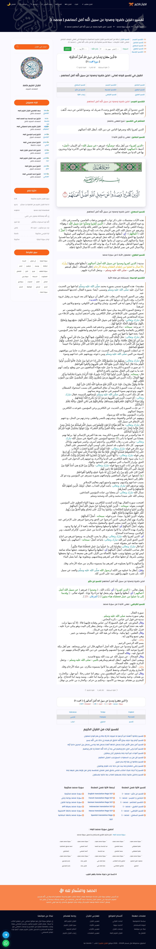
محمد (115, 704)
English (131, 712)
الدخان (45, 281)
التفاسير (35, 4)
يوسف (37, 266)
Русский (131, 717)
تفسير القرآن (124, 39)
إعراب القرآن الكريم (69, 933)
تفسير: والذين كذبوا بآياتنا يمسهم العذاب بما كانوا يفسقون (118, 774)
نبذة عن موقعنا (140, 929)
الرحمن (38, 287)
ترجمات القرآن (117, 929)
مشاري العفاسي (119, 866)
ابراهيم (28, 266)
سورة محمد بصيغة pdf (72, 806)
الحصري (136, 866)
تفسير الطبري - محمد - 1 (133, 806)
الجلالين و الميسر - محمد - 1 (131, 798)
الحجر (20, 266)
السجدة (35, 276)
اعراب (73, 721)
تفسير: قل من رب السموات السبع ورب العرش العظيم (120, 757)
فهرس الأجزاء (94, 925)
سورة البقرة (43, 261)
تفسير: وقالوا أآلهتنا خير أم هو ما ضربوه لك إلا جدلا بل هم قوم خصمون (113, 736)
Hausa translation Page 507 (101, 811)
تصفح (67, 49)
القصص (19, 271)
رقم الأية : (94, 49)
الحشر (21, 287)
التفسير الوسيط (137, 52)
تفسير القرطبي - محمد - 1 (132, 811)
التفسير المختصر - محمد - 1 (131, 802)
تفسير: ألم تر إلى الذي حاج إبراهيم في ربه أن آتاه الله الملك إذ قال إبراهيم (113, 749)
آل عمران (33, 261)
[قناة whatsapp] (5, 943)
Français (103, 717)
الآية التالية (82, 67)
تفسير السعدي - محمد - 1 (132, 815)
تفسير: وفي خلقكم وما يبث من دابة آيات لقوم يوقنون (120, 766)
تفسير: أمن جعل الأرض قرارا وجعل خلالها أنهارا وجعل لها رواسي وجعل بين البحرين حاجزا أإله (105, 744)
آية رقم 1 (92, 67)
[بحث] (17, 46)
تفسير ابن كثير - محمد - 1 (132, 794)
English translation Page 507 (100, 794)
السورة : (125, 49)
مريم (33, 271)
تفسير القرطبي (111, 94)
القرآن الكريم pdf (70, 921)
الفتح (37, 281)
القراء (76, 4)
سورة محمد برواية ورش (71, 798)
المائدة (45, 266)
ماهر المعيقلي (136, 851)
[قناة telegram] (5, 934)
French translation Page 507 (101, 798)
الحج (26, 271)
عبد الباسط (101, 851)
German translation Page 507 (100, 802)
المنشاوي (66, 851)
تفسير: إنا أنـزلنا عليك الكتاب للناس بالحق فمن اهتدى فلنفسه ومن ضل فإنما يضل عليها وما (104, 770)
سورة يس (25, 276)
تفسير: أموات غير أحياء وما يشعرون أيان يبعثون (123, 753)
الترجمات (24, 4)
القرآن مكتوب (88, 4)
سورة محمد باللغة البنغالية (70, 815)
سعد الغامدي (119, 851)
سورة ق (20, 281)
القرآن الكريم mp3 (116, 933)
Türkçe (102, 712)
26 (95, 704)
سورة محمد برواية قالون (71, 802)
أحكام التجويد (71, 929)
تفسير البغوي (138, 48)
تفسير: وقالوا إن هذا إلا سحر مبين (129, 762)
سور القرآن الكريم (70, 925)
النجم (45, 287)
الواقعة (29, 287)
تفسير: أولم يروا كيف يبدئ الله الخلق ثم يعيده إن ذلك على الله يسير (114, 740)
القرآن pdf (58, 4)
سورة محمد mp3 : (118, 834)
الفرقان (94, 596)
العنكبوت (44, 276)
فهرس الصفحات (93, 933)
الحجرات (29, 281)
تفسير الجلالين (138, 42)
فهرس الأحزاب (94, 929)
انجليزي (102, 721)
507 (81, 704)
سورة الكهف (43, 271)
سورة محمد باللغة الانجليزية (70, 811)
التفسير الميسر (137, 39)
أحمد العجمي (84, 851)
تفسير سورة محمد (123, 26)
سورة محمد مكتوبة (73, 794)
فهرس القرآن (94, 921)
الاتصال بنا (13, 4)
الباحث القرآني (48, 4)
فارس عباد (84, 866)
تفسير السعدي (138, 45)
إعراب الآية (81, 94)
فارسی (72, 717)
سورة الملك (43, 292)
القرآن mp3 (68, 4)
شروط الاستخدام (140, 925)
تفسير (131, 721)
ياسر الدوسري (66, 866)
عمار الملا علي (101, 866)
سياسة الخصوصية (139, 921)
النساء (24, 261)
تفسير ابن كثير (80, 89)
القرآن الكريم (139, 26)
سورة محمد (93, 61)
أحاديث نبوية (117, 925)
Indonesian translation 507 (101, 806)
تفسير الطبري (140, 94)
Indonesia (72, 712)
